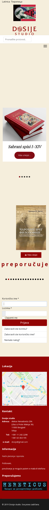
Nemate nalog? (12, 340)
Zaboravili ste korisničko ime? (19, 334)
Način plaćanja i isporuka (13, 456)
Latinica (6, 1)
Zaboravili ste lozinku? (15, 328)
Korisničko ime (10, 298)
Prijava (24, 322)
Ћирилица (16, 1)
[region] (24, 232)
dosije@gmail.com (20, 442)
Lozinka (7, 308)
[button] (19, 176)
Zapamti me (11, 317)
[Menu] (45, 46)
